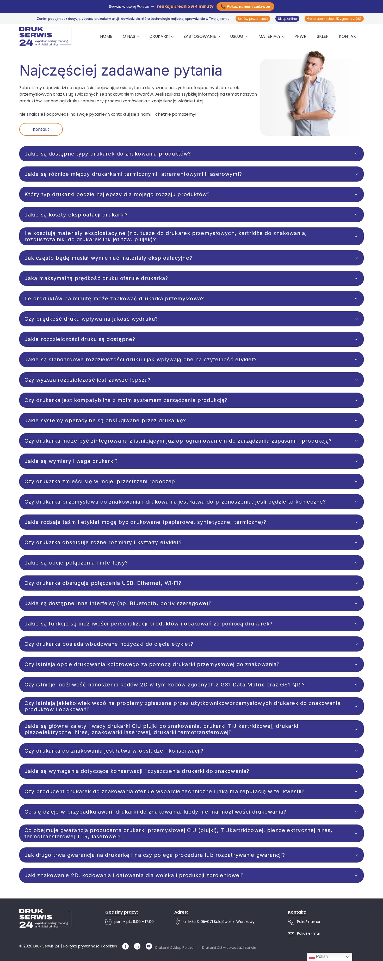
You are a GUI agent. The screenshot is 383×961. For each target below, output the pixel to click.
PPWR (300, 36)
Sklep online (287, 18)
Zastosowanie (199, 36)
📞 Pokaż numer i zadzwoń (245, 6)
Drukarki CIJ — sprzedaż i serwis (229, 947)
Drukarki (159, 36)
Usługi (237, 36)
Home (106, 36)
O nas (129, 36)
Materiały (269, 36)
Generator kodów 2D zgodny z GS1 (334, 18)
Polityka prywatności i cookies (90, 946)
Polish (321, 956)
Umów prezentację (253, 18)
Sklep (323, 36)
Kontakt (349, 36)
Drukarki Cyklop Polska (174, 947)
